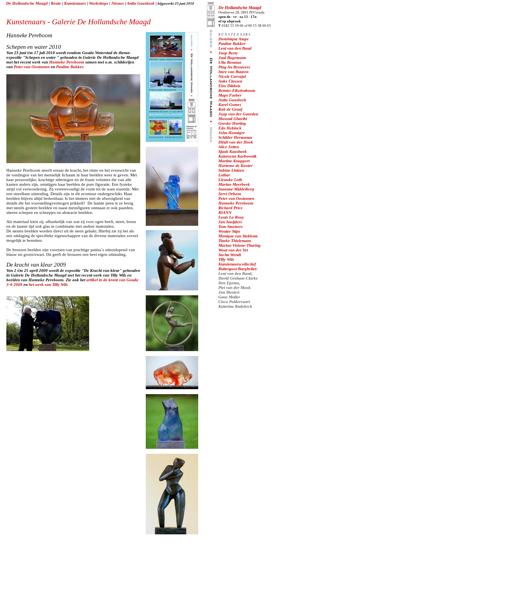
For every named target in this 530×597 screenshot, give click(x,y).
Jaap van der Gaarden (238, 114)
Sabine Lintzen (231, 170)
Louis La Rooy (231, 217)
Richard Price (230, 208)
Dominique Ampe (233, 39)
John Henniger (231, 133)
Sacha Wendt (229, 255)
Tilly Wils (226, 259)
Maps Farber (230, 95)
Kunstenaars (75, 3)
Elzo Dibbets (229, 86)
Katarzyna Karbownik (237, 156)
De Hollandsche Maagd (27, 3)
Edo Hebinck (230, 128)
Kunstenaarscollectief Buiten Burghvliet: (238, 266)
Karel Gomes (229, 104)
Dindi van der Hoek (235, 142)
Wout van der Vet (233, 250)
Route (56, 3)
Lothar (224, 175)
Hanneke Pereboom (66, 62)
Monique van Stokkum (238, 236)
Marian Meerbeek (234, 184)
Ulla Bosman (229, 62)
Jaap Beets (228, 53)
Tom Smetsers (230, 226)
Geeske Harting (232, 123)
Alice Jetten (228, 147)
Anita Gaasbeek (141, 3)
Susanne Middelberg (236, 189)
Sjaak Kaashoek (232, 151)
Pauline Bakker (69, 67)
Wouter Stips (229, 231)
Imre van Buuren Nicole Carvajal (233, 74)
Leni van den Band (234, 48)
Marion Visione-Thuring (239, 245)
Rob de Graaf (230, 109)
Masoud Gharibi (232, 118)
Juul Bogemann (232, 57)
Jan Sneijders (230, 222)
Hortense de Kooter (235, 165)
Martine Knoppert (234, 161)
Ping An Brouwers (234, 67)
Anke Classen (230, 81)
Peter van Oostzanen (32, 67)
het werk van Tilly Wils (48, 284)
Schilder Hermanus (235, 137)
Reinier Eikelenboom (236, 90)
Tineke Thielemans (234, 240)
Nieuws (118, 3)
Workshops (99, 3)
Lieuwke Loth (230, 179)
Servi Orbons (229, 194)
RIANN (225, 212)
